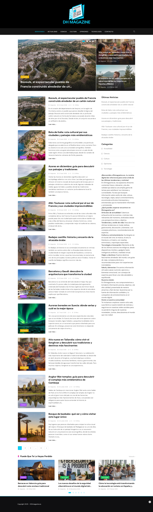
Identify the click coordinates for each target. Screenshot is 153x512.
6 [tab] (84, 492)
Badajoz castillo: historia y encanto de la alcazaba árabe (71, 239)
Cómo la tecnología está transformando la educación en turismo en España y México (116, 486)
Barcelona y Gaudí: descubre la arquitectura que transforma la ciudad (70, 273)
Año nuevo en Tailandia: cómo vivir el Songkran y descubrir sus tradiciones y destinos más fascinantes (115, 55)
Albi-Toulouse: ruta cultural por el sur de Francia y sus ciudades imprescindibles (71, 205)
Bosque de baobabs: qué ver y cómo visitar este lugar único (72, 415)
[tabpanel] (57, 65)
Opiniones (84, 32)
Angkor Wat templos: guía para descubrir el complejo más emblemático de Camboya (71, 379)
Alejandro (103, 61)
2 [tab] (87, 41)
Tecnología (96, 32)
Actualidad (52, 32)
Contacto (109, 32)
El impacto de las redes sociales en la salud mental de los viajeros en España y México (115, 81)
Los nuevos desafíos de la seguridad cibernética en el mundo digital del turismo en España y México (74, 486)
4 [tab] (93, 41)
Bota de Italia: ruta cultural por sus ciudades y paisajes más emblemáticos (70, 134)
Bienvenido (40, 32)
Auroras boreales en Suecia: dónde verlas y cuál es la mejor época (72, 307)
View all (131, 457)
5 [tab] (81, 492)
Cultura (73, 32)
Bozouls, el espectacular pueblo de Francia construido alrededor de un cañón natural (45, 86)
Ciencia (63, 32)
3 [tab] (90, 41)
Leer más (52, 124)
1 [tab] (83, 41)
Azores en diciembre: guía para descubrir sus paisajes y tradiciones (71, 168)
